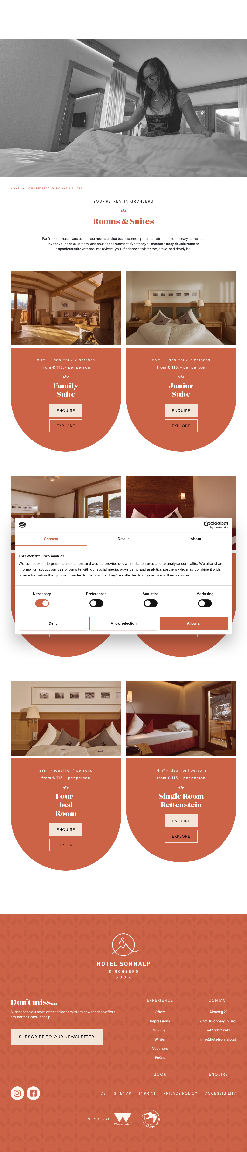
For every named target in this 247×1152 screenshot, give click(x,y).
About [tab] (196, 539)
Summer (160, 1030)
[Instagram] (17, 1093)
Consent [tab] (51, 539)
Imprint (147, 1093)
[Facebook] (33, 1093)
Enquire (66, 410)
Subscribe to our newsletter (56, 1036)
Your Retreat (38, 188)
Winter (159, 1039)
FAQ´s (160, 1057)
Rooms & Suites (69, 188)
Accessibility (220, 1093)
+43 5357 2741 (218, 1030)
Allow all (194, 623)
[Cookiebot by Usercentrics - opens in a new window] (207, 525)
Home (15, 188)
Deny (53, 623)
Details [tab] (124, 539)
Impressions (160, 1021)
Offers (160, 1012)
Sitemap (122, 1093)
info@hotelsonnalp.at (218, 1039)
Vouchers (160, 1048)
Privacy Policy (181, 1093)
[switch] (96, 603)
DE (103, 1093)
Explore (66, 425)
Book (160, 1074)
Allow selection (124, 623)
